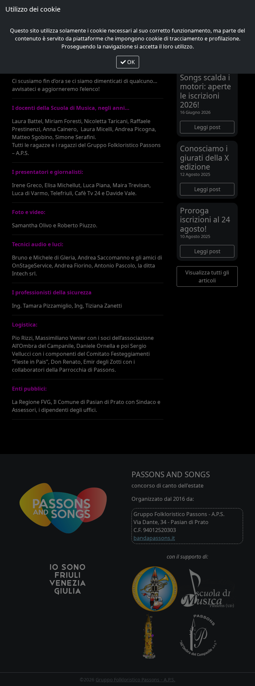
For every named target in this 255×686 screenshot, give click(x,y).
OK (130, 62)
